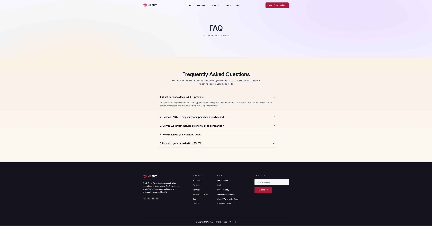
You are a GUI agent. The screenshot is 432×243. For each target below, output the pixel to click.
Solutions (201, 5)
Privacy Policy (223, 190)
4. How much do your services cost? (180, 134)
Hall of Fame (222, 180)
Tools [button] (226, 5)
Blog (237, 5)
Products (214, 5)
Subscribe (263, 190)
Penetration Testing (200, 194)
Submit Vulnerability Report (228, 199)
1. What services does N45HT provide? (182, 97)
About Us (196, 180)
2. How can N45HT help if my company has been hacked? (192, 117)
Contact (196, 203)
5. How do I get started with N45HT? (180, 143)
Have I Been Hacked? (226, 194)
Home (188, 5)
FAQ (219, 185)
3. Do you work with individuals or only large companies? (192, 125)
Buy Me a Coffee (224, 203)
